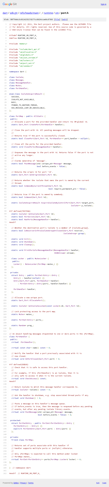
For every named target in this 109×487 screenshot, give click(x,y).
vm (57, 12)
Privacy (23, 483)
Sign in (103, 4)
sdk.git (14, 12)
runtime (48, 12)
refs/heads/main (29, 12)
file (57, 19)
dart (5, 12)
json (104, 483)
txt (97, 483)
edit (64, 19)
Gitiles (16, 483)
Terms (30, 483)
